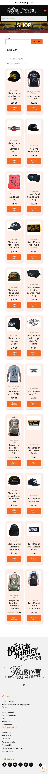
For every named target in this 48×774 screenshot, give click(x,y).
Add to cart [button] (14, 108)
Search (8, 38)
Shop (5, 707)
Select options (34, 108)
